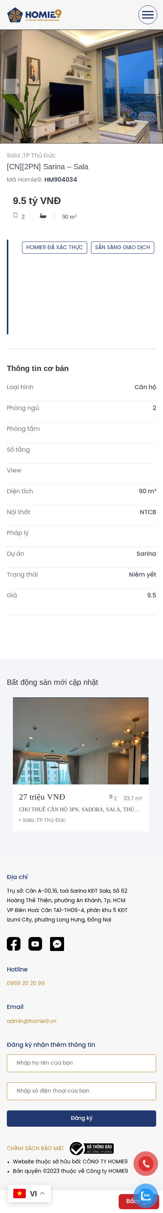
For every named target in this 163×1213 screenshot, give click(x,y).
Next (151, 86)
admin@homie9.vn (31, 1021)
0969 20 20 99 (26, 984)
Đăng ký (81, 1118)
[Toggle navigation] (147, 14)
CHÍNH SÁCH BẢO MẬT (35, 1149)
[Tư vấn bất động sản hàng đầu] (35, 15)
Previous (11, 86)
